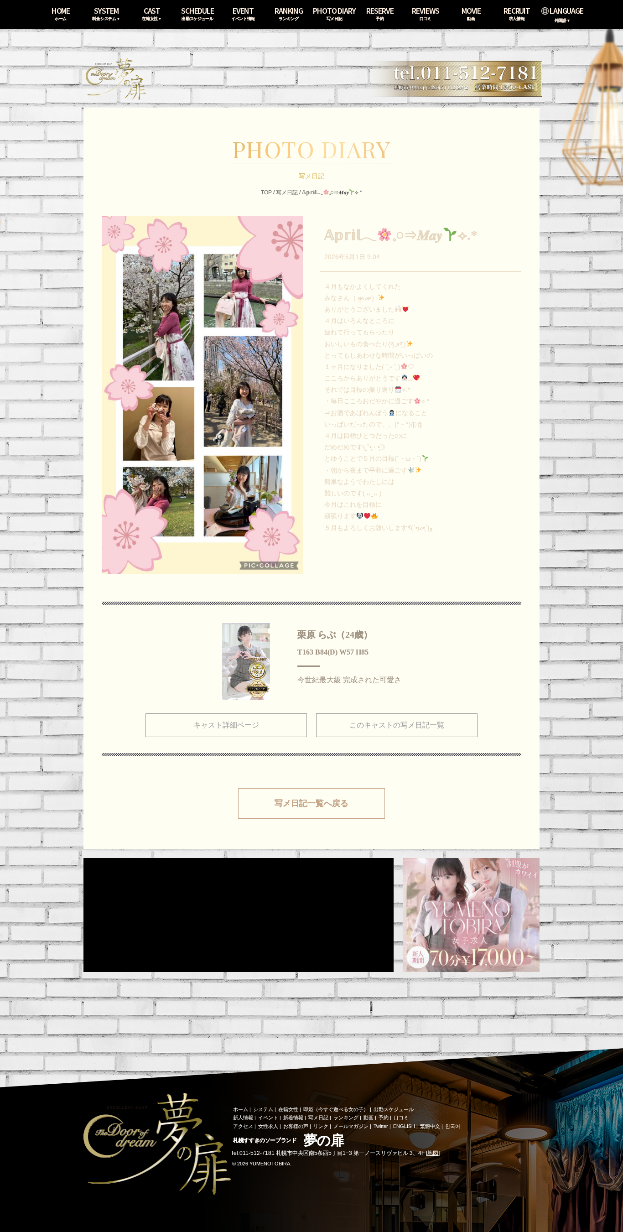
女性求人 (268, 1126)
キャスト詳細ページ (226, 725)
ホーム (240, 1109)
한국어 (452, 1126)
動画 (368, 1117)
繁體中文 (430, 1126)
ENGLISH (404, 1126)
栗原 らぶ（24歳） (335, 634)
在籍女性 (288, 1109)
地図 (432, 1153)
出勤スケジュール (394, 1109)
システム (263, 1109)
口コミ (401, 1117)
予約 (384, 1117)
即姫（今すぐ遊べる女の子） (336, 1109)
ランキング (345, 1117)
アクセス (243, 1126)
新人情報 (243, 1117)
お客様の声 (295, 1126)
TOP (266, 192)
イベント (268, 1117)
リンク (320, 1126)
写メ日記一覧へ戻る (311, 803)
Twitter (381, 1126)
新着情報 (293, 1117)
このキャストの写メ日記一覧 (396, 725)
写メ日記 (287, 192)
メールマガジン (351, 1126)
